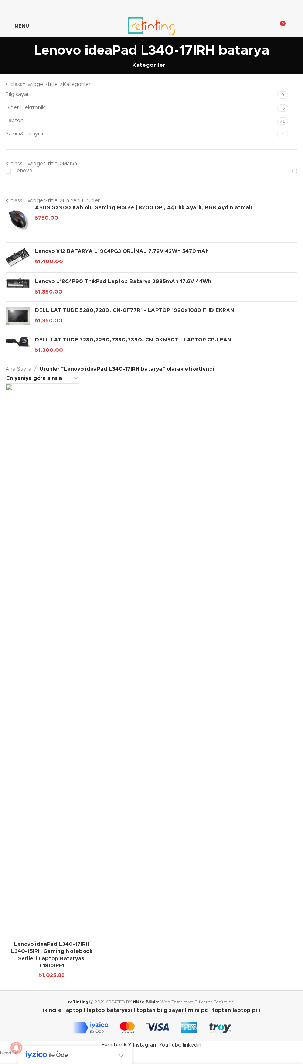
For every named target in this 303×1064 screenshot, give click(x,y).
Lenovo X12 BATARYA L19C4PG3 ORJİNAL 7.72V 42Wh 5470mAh (122, 251)
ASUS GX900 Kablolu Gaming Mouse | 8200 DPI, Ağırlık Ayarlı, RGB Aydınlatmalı (143, 207)
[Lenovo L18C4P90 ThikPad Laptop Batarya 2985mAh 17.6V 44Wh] (18, 287)
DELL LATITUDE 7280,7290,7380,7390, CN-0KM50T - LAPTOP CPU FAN (133, 340)
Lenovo (23, 171)
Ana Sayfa (18, 369)
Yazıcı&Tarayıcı (24, 134)
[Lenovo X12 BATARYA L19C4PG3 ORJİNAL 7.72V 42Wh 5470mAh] (18, 257)
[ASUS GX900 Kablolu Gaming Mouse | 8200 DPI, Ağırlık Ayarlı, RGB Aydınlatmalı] (18, 221)
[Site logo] (151, 26)
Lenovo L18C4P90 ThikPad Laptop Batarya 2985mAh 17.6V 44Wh (123, 281)
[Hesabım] (294, 26)
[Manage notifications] (16, 1048)
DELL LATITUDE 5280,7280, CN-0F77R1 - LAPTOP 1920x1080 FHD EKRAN (134, 310)
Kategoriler (149, 65)
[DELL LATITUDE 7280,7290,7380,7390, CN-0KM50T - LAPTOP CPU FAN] (18, 345)
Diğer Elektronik (25, 107)
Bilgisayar (17, 94)
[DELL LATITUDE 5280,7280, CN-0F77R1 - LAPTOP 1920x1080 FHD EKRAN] (18, 316)
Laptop (15, 120)
